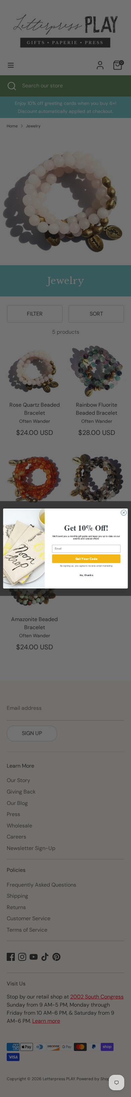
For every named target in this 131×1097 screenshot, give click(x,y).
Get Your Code (86, 558)
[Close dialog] (124, 513)
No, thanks (86, 575)
